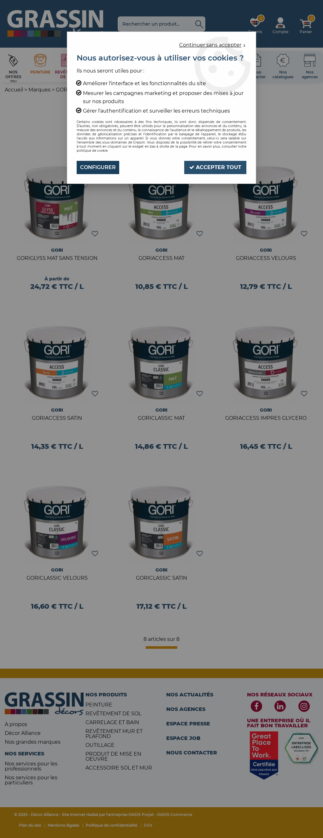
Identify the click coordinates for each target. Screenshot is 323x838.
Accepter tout (217, 167)
